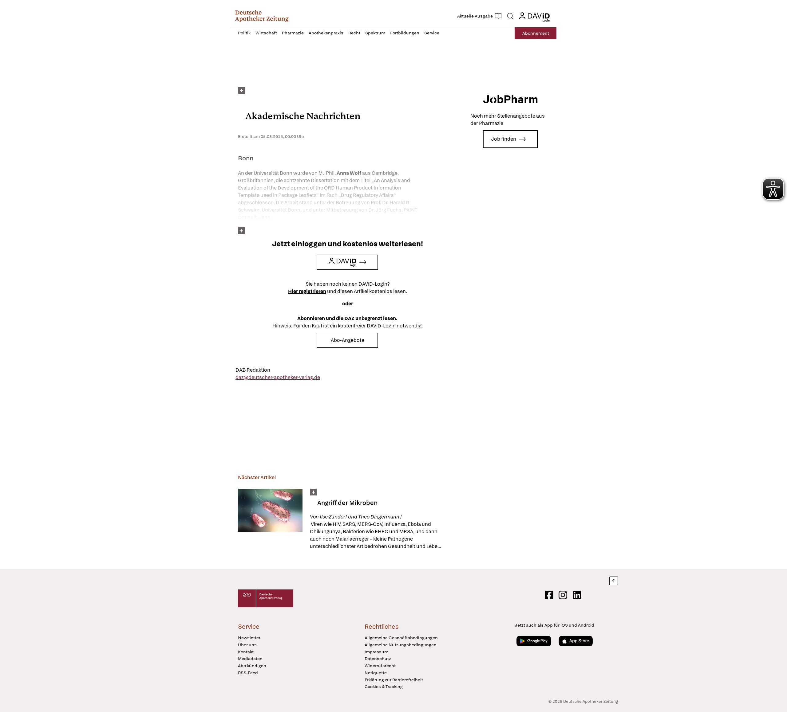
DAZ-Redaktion (252, 370)
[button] (262, 16)
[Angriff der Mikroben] (270, 519)
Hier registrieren (307, 291)
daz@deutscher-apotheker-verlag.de (277, 377)
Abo (535, 33)
